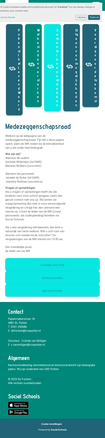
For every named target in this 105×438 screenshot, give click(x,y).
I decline (81, 17)
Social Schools (59, 429)
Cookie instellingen (51, 424)
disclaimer (39, 379)
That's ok (94, 17)
